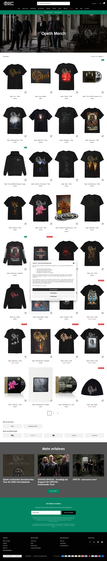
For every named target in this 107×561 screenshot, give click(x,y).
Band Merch (8, 16)
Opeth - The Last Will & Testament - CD (92, 96)
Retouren (5, 548)
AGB (32, 543)
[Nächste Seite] (58, 413)
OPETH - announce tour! (85, 479)
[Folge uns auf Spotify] (102, 542)
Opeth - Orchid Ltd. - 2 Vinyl (15, 404)
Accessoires (41, 8)
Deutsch (94, 3)
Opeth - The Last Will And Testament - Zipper (15, 184)
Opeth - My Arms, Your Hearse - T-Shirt (40, 184)
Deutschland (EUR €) (8, 556)
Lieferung (5, 545)
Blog (81, 8)
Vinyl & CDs (25, 8)
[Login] (100, 3)
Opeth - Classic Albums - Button (40, 317)
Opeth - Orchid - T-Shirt (40, 227)
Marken (65, 8)
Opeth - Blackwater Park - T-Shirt (15, 140)
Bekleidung (33, 8)
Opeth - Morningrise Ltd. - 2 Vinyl (66, 404)
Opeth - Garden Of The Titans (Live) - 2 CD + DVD (66, 228)
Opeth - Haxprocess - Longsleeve (15, 273)
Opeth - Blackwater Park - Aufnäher (40, 404)
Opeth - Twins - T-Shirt (92, 317)
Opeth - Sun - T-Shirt (15, 96)
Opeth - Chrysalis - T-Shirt (66, 317)
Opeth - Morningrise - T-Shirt (66, 140)
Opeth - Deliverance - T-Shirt (15, 360)
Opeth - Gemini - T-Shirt (66, 360)
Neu (19, 8)
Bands (59, 8)
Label (76, 8)
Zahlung (5, 543)
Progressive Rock (33, 426)
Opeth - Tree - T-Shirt (92, 273)
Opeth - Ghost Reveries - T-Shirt (92, 184)
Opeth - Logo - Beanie (92, 404)
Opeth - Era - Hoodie (15, 317)
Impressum (33, 541)
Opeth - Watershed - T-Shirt (92, 227)
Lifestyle (48, 8)
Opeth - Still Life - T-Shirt (66, 96)
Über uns (62, 541)
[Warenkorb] (103, 3)
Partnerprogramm (64, 545)
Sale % (71, 8)
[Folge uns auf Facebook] (90, 542)
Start (4, 16)
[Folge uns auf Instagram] (94, 542)
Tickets (54, 8)
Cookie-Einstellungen (36, 548)
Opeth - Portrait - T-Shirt (92, 360)
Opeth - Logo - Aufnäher (40, 96)
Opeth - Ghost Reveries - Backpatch (40, 360)
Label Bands (63, 543)
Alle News (53, 491)
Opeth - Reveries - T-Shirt (15, 227)
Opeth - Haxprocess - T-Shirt (92, 140)
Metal (12, 426)
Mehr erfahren (58, 12)
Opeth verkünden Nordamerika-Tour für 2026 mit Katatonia (18, 480)
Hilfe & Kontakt (6, 541)
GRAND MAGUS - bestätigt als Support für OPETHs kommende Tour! (53, 482)
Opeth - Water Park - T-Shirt (40, 140)
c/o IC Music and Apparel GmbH (40, 556)
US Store (87, 8)
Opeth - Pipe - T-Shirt (66, 184)
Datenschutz (34, 545)
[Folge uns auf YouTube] (98, 542)
